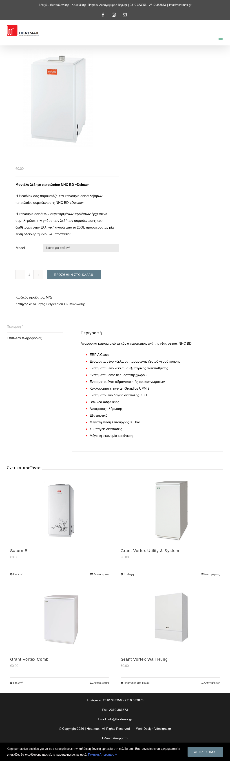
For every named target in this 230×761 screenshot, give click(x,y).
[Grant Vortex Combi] (60, 618)
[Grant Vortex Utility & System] (170, 509)
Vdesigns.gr (162, 728)
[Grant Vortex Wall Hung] (170, 618)
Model (20, 248)
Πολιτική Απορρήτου (115, 738)
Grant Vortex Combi (30, 659)
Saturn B (19, 550)
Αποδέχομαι (205, 752)
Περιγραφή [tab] (15, 326)
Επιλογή (18, 574)
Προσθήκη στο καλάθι (74, 274)
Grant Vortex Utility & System (150, 550)
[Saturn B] (60, 509)
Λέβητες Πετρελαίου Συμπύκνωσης (59, 304)
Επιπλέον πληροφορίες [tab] (24, 338)
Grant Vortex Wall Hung (144, 659)
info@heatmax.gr (180, 5)
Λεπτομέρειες (101, 574)
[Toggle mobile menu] (221, 38)
